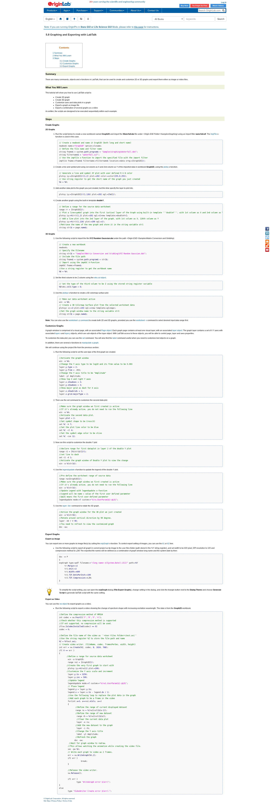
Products (51, 10)
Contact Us (153, 10)
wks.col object (100, 278)
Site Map (47, 801)
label (114, 338)
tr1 (163, 543)
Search (220, 18)
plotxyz (65, 293)
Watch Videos (218, 6)
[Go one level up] (74, 19)
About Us (135, 10)
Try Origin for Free (199, 6)
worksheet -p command (79, 320)
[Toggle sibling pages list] (81, 19)
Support (98, 10)
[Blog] (267, 237)
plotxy (166, 167)
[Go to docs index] (60, 19)
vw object (64, 604)
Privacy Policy (56, 801)
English (49, 18)
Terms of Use (67, 801)
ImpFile (214, 134)
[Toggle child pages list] (88, 19)
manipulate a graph (90, 343)
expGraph (104, 543)
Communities (116, 10)
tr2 (168, 543)
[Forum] (267, 241)
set (83, 338)
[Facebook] (267, 229)
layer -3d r (66, 506)
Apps (66, 10)
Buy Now (184, 6)
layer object (177, 330)
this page (138, 26)
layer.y (67, 333)
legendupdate (68, 470)
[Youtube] (267, 250)
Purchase (81, 10)
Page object (106, 330)
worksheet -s (141, 320)
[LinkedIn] (267, 233)
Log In (223, 2)
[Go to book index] (67, 19)
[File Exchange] (267, 246)
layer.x (58, 333)
